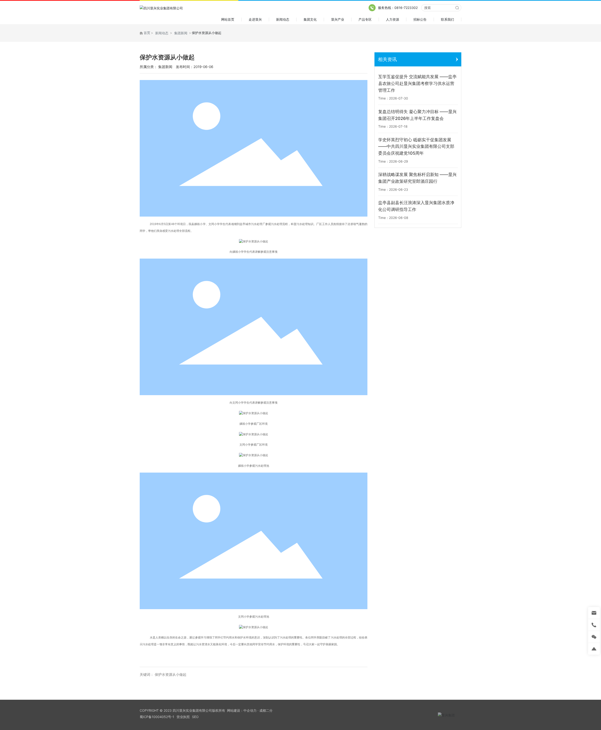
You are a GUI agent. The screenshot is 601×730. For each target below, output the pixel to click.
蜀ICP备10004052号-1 (157, 717)
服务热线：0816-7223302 (398, 8)
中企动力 (250, 710)
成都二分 (266, 710)
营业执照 (183, 717)
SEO (195, 717)
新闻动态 (161, 33)
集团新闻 (180, 33)
